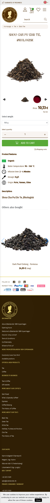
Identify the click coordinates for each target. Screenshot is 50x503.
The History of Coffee (9, 409)
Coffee (4, 372)
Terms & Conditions (8, 338)
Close (38, 500)
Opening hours (7, 328)
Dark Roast (5, 394)
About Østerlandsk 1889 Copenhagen (14, 324)
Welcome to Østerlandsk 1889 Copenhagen (16, 331)
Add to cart (27, 143)
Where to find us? (8, 346)
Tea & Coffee (6, 381)
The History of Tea (8, 436)
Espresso (5, 401)
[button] (46, 99)
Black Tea (5, 418)
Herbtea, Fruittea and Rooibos (12, 429)
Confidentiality (7, 342)
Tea (3, 368)
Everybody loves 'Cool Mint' (11, 355)
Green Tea (5, 422)
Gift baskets (6, 385)
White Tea (5, 425)
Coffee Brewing (7, 405)
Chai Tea (4, 432)
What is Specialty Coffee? (10, 398)
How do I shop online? (9, 335)
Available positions (8, 359)
